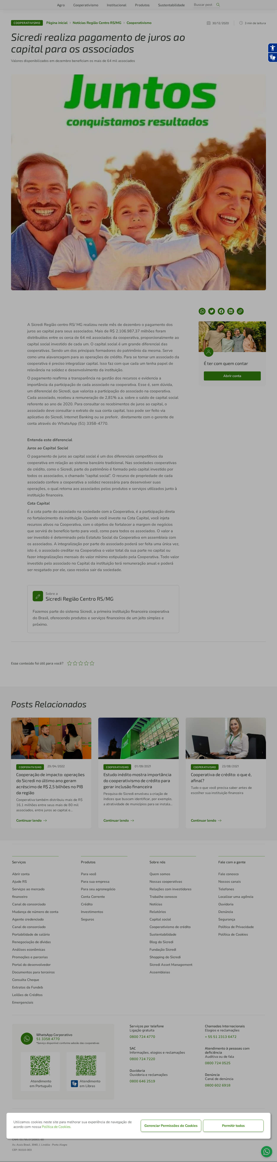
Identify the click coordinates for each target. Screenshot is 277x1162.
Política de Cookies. (56, 1126)
